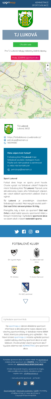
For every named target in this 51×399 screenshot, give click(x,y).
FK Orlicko (14, 277)
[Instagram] (26, 383)
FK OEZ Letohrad (25, 294)
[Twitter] (32, 383)
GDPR (36, 391)
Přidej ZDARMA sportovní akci (25, 57)
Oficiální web (25, 44)
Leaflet (35, 118)
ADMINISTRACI (29, 345)
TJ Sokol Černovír (36, 277)
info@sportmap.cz (31, 373)
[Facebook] (19, 383)
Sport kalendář (9, 391)
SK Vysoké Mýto (14, 260)
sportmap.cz (15, 326)
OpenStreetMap (42, 118)
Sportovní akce (40, 5)
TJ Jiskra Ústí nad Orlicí (36, 261)
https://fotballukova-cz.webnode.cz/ (24, 137)
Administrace (42, 2)
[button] (26, 88)
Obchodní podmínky (25, 391)
